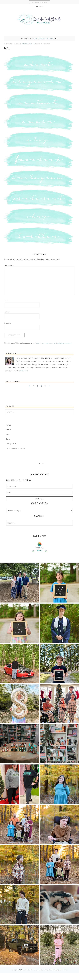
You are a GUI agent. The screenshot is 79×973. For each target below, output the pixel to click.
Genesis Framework (47, 970)
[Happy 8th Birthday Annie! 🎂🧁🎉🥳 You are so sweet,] (19, 703)
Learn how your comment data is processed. (54, 343)
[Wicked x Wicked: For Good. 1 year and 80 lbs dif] (19, 784)
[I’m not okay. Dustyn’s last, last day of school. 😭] (59, 663)
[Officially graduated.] (19, 583)
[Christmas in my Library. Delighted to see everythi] (59, 743)
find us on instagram (39, 2)
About (8, 430)
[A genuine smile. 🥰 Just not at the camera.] (19, 864)
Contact (9, 439)
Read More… (24, 371)
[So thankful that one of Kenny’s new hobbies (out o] (19, 945)
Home (34, 38)
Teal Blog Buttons (46, 38)
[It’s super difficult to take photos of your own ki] (59, 864)
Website (7, 323)
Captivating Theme (31, 970)
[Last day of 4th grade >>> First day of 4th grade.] (59, 583)
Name (7, 301)
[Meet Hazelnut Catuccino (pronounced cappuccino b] (59, 904)
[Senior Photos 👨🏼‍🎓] (19, 663)
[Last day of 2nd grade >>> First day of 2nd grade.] (19, 623)
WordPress (58, 970)
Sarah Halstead (39, 19)
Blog (7, 434)
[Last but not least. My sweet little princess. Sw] (59, 784)
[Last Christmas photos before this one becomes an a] (19, 904)
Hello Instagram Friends (15, 448)
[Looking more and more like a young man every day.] (59, 824)
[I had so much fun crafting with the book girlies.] (19, 743)
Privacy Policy (11, 444)
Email (7, 312)
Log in (65, 970)
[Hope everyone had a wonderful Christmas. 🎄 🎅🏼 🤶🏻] (59, 703)
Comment (8, 265)
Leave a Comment (43, 44)
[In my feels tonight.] (59, 623)
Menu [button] (41, 7)
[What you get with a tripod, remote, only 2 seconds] (19, 824)
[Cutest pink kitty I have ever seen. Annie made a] (59, 945)
